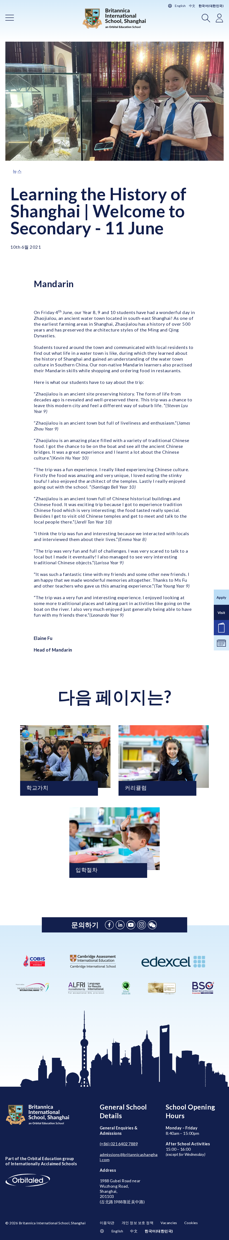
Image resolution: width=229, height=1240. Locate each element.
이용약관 (107, 1223)
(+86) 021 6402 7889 (119, 1143)
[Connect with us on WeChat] (152, 924)
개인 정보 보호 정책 (138, 1223)
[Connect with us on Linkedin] (120, 924)
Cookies (191, 1223)
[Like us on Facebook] (109, 924)
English (180, 6)
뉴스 (17, 171)
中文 (192, 6)
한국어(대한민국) (211, 6)
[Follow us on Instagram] (141, 924)
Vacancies (169, 1223)
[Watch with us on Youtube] (130, 924)
